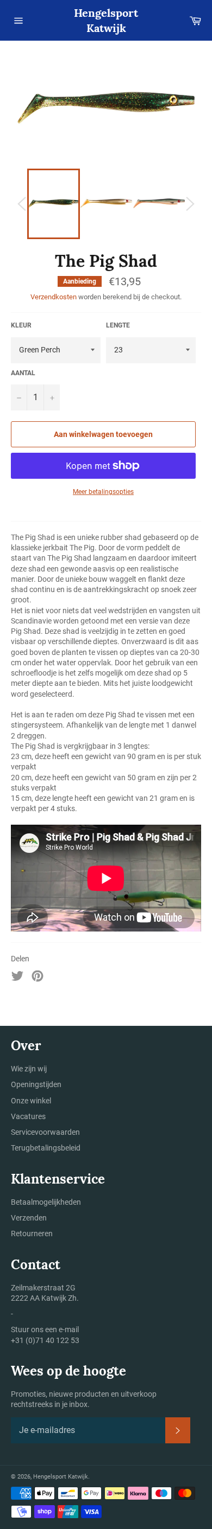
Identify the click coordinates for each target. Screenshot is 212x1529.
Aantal (23, 373)
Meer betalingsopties (103, 492)
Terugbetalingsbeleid (45, 1147)
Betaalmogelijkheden (46, 1202)
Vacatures (28, 1116)
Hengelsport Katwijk (106, 20)
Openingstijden (36, 1084)
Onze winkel (31, 1100)
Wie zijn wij (29, 1068)
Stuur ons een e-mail (45, 1329)
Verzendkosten (53, 297)
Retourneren (32, 1233)
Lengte (118, 325)
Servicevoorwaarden (45, 1132)
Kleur (21, 325)
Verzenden (29, 1217)
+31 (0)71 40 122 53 (45, 1340)
